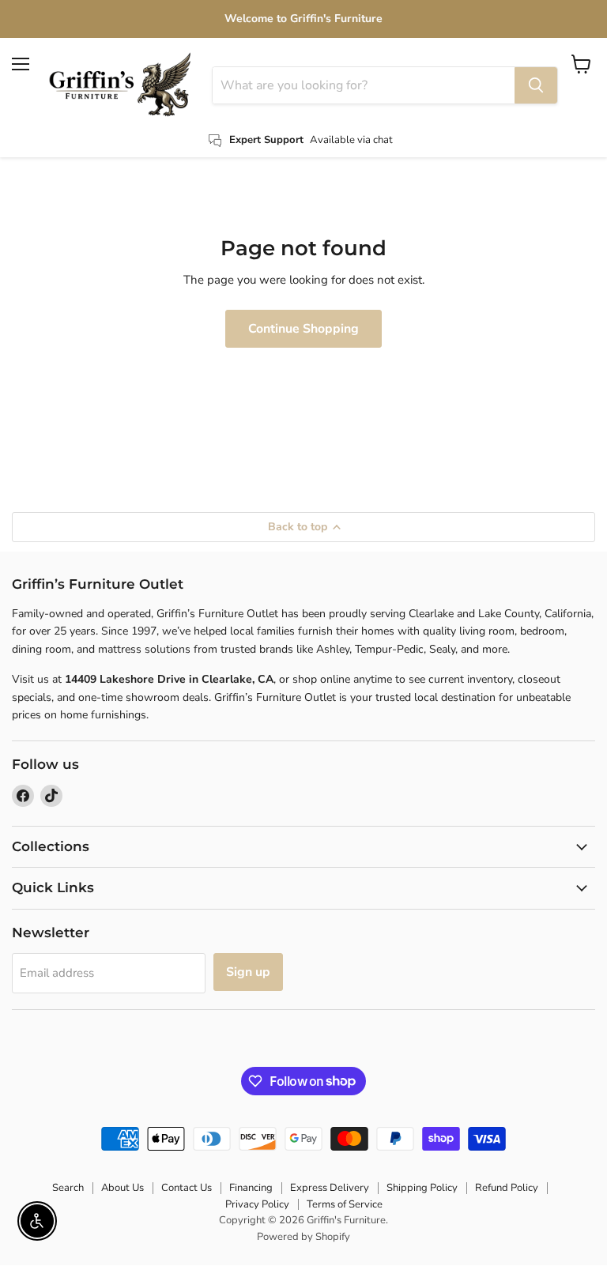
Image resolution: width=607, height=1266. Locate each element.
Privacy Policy (257, 1204)
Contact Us (186, 1188)
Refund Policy (506, 1188)
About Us (122, 1188)
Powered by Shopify (303, 1237)
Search (68, 1188)
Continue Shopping (303, 328)
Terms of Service (345, 1204)
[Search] (536, 85)
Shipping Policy (422, 1188)
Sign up (248, 972)
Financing (251, 1188)
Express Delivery (329, 1188)
